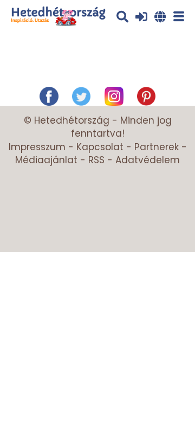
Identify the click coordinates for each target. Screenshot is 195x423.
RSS (96, 159)
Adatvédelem (147, 159)
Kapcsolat (99, 146)
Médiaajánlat (46, 159)
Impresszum (37, 146)
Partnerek (156, 146)
